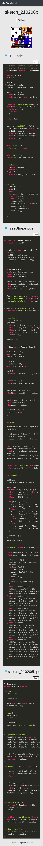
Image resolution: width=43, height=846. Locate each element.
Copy (36, 62)
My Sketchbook (10, 3)
